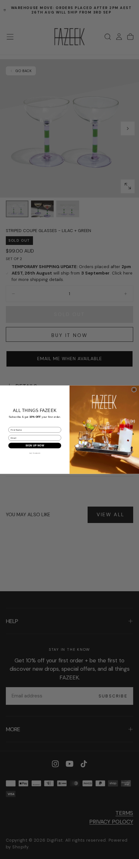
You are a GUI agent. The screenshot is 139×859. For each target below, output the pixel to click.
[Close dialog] (134, 389)
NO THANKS (34, 453)
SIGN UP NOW (35, 445)
